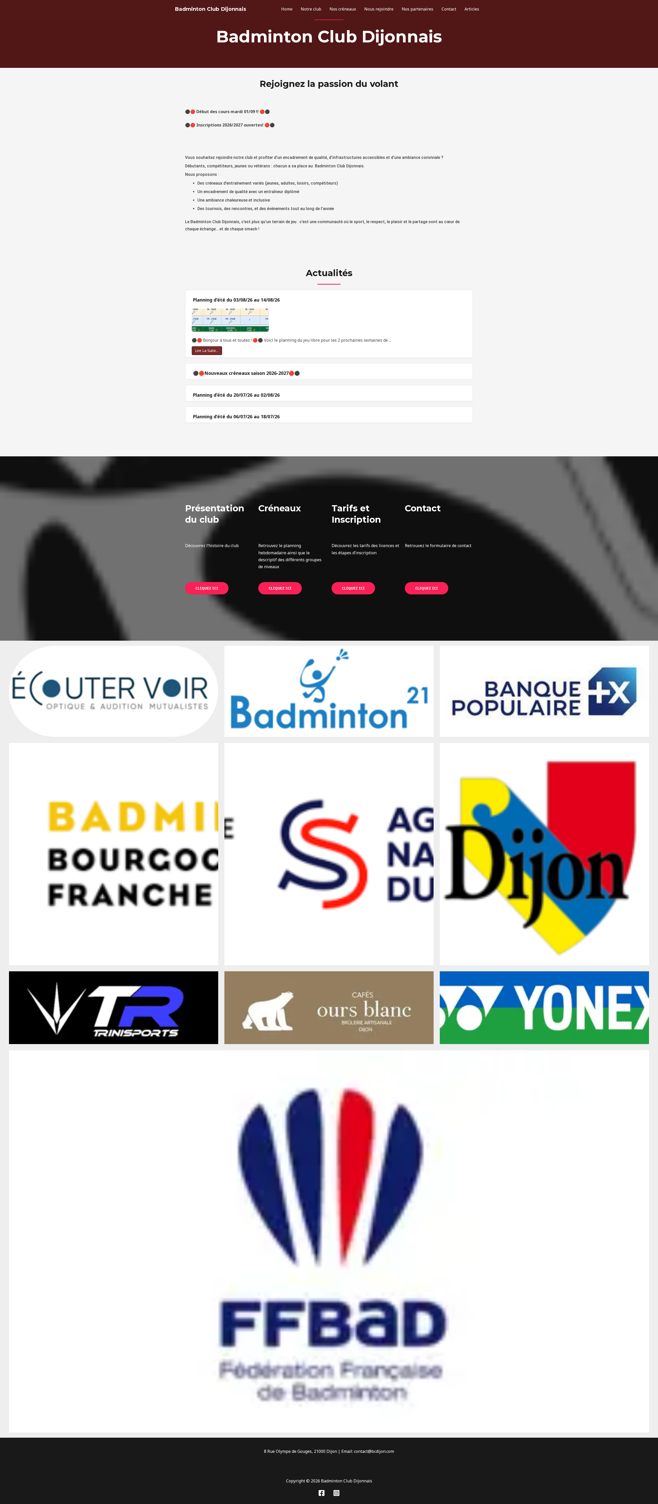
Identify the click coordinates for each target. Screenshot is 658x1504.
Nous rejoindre (379, 9)
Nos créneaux (343, 9)
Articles (471, 9)
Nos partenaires (417, 9)
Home (287, 9)
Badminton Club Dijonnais (210, 9)
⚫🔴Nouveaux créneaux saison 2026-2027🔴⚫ (246, 373)
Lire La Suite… (207, 350)
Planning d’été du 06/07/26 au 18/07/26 (236, 416)
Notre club (311, 9)
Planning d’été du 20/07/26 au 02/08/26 (236, 395)
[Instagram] (336, 1493)
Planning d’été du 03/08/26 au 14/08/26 (236, 300)
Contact (449, 9)
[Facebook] (321, 1493)
